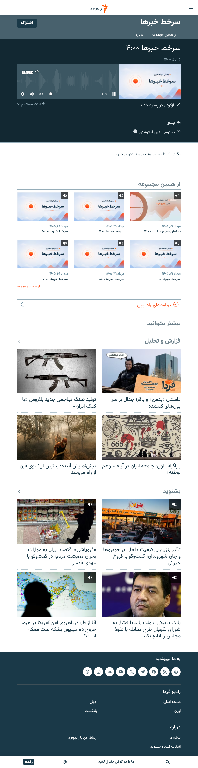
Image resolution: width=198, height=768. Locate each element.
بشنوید (172, 491)
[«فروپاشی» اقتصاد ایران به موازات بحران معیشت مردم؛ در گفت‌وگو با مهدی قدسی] (56, 521)
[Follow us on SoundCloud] (109, 671)
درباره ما (175, 737)
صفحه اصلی (172, 702)
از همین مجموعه (164, 35)
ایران (177, 711)
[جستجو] (167, 762)
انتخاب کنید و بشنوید (165, 746)
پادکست (91, 711)
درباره (139, 35)
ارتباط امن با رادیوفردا (82, 737)
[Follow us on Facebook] (153, 671)
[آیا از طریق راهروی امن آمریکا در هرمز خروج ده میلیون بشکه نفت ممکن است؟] (56, 594)
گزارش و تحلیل (163, 341)
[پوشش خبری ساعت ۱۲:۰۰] (155, 206)
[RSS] (165, 671)
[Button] (174, 124)
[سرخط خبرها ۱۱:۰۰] (99, 206)
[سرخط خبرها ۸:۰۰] (99, 254)
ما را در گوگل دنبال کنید (116, 762)
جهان (93, 702)
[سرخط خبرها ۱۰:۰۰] (42, 206)
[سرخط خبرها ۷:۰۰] (42, 254)
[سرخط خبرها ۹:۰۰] (155, 254)
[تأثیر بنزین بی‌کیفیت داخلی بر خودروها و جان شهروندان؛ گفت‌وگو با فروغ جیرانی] (141, 521)
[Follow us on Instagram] (98, 671)
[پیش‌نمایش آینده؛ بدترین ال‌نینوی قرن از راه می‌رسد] (56, 437)
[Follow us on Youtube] (120, 671)
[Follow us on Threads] (87, 671)
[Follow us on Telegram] (142, 671)
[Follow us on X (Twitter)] (131, 671)
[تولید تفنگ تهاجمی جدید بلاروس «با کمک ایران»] (56, 371)
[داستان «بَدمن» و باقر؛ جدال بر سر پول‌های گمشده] (141, 371)
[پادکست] (64, 762)
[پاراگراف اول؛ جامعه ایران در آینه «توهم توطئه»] (141, 437)
